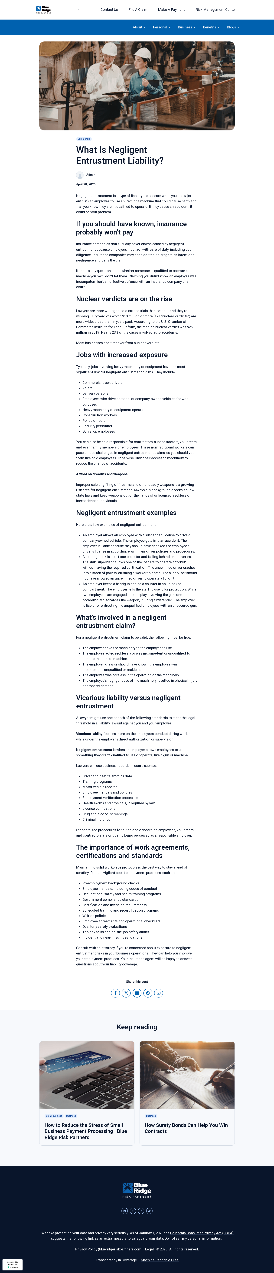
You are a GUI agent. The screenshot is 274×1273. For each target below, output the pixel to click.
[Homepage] (43, 10)
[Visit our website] (141, 1211)
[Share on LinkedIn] (137, 993)
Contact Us (109, 10)
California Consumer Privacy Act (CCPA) (202, 1233)
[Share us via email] (158, 993)
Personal (160, 27)
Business (185, 27)
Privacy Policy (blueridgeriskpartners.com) (109, 1249)
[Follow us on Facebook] (133, 1211)
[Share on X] (126, 993)
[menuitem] (79, 10)
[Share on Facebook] (115, 993)
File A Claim (138, 10)
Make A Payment (171, 10)
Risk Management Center (216, 10)
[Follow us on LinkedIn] (124, 1211)
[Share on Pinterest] (147, 993)
